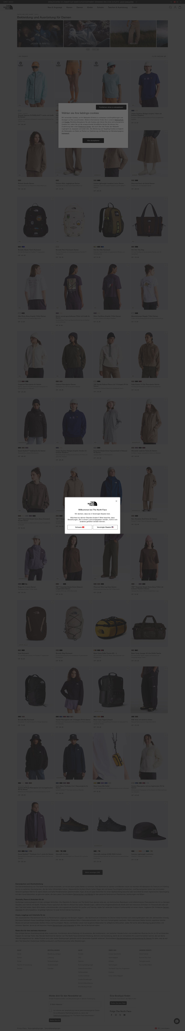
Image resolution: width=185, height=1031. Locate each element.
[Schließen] (116, 501)
